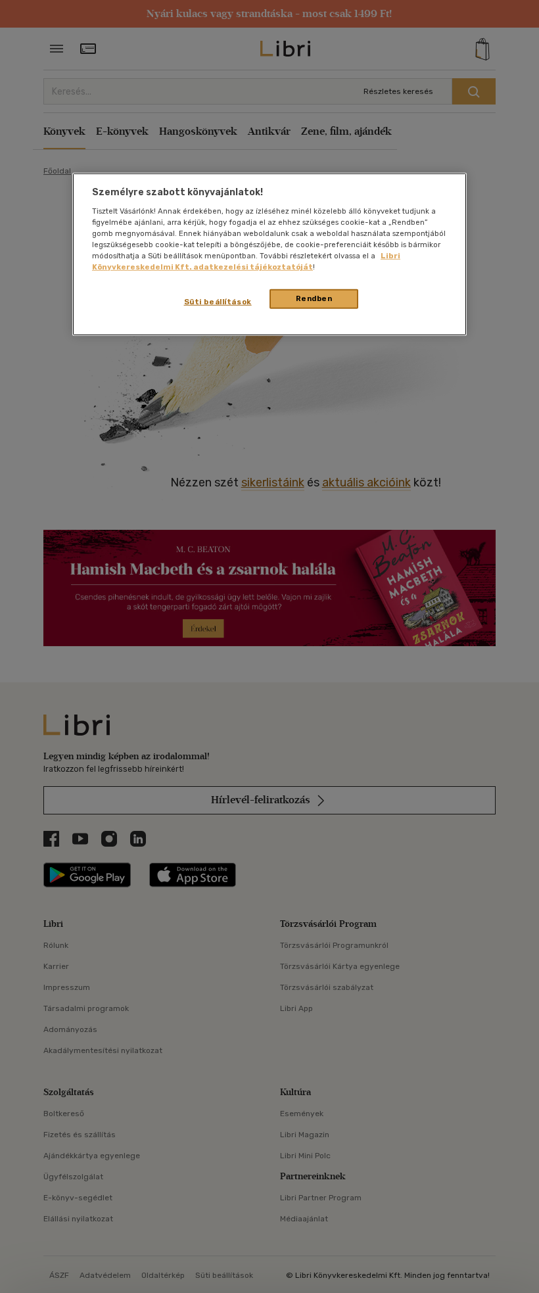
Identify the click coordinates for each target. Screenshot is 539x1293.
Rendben (314, 298)
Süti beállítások (218, 301)
